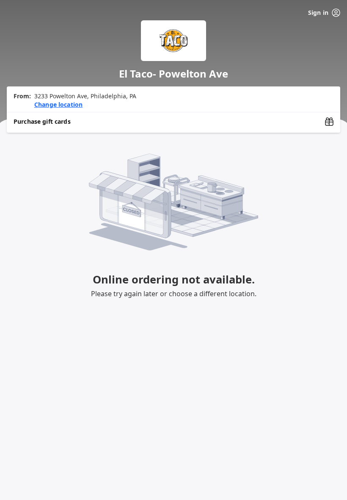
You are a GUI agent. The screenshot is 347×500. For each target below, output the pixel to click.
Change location (58, 104)
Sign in (318, 12)
